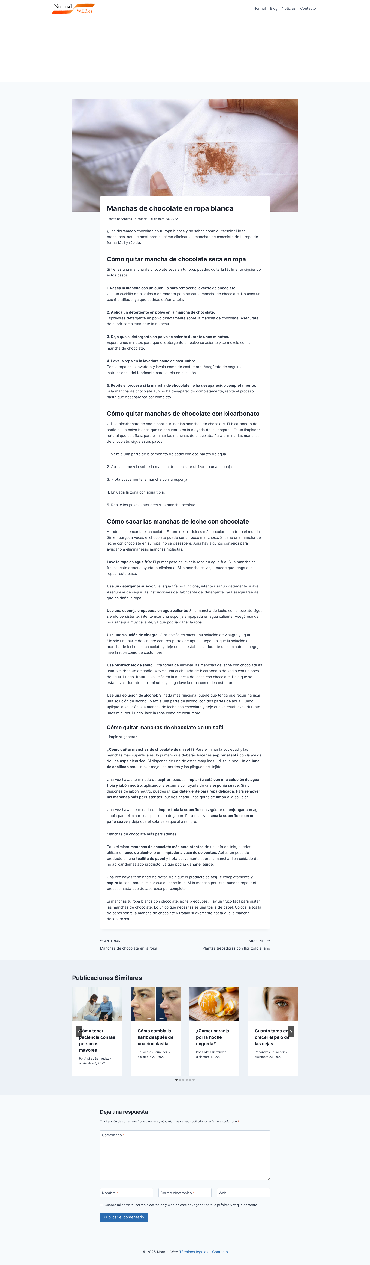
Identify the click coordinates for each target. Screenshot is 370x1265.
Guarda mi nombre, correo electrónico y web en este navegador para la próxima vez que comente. (181, 1205)
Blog (274, 8)
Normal (259, 8)
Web (223, 1193)
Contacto (308, 8)
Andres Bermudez (96, 1058)
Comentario (113, 1135)
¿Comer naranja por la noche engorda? (212, 1037)
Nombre (110, 1193)
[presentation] (97, 1004)
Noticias (289, 8)
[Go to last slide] (79, 1031)
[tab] (176, 1080)
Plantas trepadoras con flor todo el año (236, 945)
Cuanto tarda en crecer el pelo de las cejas (272, 1037)
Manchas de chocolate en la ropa (128, 945)
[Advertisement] (185, 49)
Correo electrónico (177, 1193)
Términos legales (193, 1252)
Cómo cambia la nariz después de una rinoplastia (155, 1037)
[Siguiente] (291, 1031)
